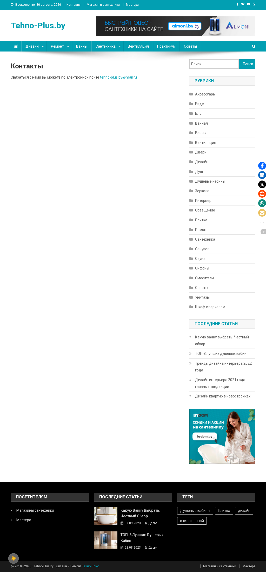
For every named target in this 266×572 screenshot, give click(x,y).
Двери (201, 152)
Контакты (73, 5)
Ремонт (57, 46)
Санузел (202, 249)
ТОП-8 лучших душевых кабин (221, 353)
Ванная (201, 123)
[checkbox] (13, 558)
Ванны (81, 46)
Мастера (132, 5)
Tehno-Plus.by (38, 25)
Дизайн (32, 46)
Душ (199, 172)
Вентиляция (138, 46)
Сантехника (106, 46)
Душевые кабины (210, 181)
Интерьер (203, 200)
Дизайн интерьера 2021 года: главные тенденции (220, 383)
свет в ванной (192, 521)
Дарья (152, 523)
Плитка (201, 220)
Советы (190, 46)
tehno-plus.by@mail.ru (118, 77)
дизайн (244, 511)
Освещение (205, 210)
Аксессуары (205, 94)
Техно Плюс (90, 566)
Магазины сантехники (103, 5)
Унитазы (202, 297)
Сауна (200, 258)
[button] (262, 166)
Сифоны (202, 268)
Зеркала (202, 191)
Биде (199, 104)
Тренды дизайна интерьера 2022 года (223, 366)
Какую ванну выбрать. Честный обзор (222, 340)
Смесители (204, 278)
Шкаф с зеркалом (210, 307)
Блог (199, 113)
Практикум (166, 46)
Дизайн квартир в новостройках (222, 396)
